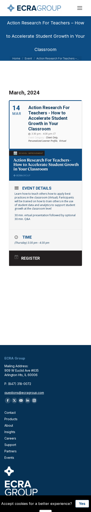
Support (10, 445)
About (8, 425)
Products (10, 419)
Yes (82, 503)
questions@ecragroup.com (24, 392)
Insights (9, 432)
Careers (10, 438)
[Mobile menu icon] (79, 8)
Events (9, 457)
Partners (10, 451)
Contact (10, 412)
